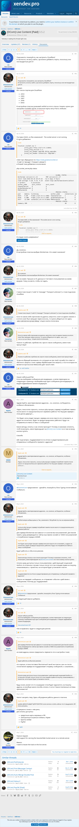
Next (33, 50)
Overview (5, 44)
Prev (4, 50)
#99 (76, 694)
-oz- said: (20, 78)
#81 (76, 54)
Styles (25, 783)
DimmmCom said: (23, 332)
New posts (4, 17)
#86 (76, 266)
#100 (75, 732)
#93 (76, 449)
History (35, 44)
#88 (76, 306)
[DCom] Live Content (54, 429)
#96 (76, 586)
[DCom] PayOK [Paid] (16, 787)
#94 (76, 484)
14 (29, 50)
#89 (76, 328)
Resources (27, 13)
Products (39, 13)
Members (50, 13)
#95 (76, 504)
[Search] (76, 13)
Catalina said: (22, 310)
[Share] (72, 54)
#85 (76, 246)
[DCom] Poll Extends (15, 762)
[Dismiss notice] (76, 22)
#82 (76, 74)
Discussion (43, 44)
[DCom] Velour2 (13, 781)
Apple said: (21, 453)
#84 (76, 212)
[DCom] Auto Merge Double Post (20, 775)
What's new (15, 13)
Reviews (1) (26, 44)
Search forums (13, 17)
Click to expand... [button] (47, 233)
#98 (76, 637)
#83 (76, 133)
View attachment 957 (24, 625)
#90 (76, 349)
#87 (76, 288)
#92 (76, 399)
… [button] (26, 50)
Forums (5, 13)
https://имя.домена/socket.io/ (47, 160)
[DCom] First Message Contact (19, 768)
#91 (76, 373)
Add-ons (26, 764)
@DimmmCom (22, 488)
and (24, 368)
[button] (21, 13)
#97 (76, 608)
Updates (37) (15, 44)
